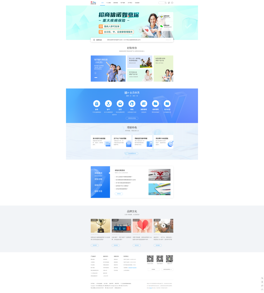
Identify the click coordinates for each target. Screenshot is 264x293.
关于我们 (130, 2)
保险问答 (98, 185)
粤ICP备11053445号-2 (123, 285)
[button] (126, 35)
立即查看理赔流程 (132, 153)
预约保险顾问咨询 (94, 270)
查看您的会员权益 (132, 118)
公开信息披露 (99, 283)
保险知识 (116, 259)
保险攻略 (98, 179)
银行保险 (93, 267)
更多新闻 (116, 245)
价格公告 (105, 270)
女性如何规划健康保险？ (122, 188)
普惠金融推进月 (94, 275)
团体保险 (116, 2)
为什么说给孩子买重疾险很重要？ (124, 176)
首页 (102, 2)
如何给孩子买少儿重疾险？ (122, 185)
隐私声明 (117, 283)
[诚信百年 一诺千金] (93, 2)
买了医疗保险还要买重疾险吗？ (123, 182)
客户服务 (123, 2)
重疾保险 (93, 259)
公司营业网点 (126, 270)
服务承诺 (105, 273)
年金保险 (93, 264)
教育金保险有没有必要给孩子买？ (159, 193)
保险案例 (98, 173)
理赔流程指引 (106, 264)
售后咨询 (134, 267)
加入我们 (106, 283)
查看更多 (119, 193)
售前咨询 (130, 267)
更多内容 (137, 245)
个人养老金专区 (94, 273)
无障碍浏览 (169, 3)
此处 (151, 287)
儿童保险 (93, 262)
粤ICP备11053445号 (109, 287)
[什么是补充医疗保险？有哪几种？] (159, 174)
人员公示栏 (105, 275)
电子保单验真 (106, 262)
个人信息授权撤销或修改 (126, 283)
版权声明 (111, 283)
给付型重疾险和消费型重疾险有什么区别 (126, 179)
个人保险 (108, 2)
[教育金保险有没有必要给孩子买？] (159, 189)
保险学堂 (116, 264)
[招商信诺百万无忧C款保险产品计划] (132, 22)
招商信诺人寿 (101, 285)
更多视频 (158, 245)
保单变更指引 (106, 267)
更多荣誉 (95, 245)
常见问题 (116, 270)
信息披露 (137, 2)
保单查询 (105, 259)
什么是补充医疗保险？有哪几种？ (159, 179)
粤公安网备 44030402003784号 (97, 287)
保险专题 (98, 191)
